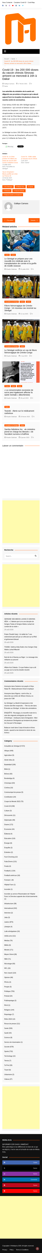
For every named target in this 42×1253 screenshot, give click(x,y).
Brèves (6, 774)
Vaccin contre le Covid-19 (13, 195)
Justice (6, 922)
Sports (6, 1051)
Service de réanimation (12, 1042)
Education (7, 838)
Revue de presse (10, 1023)
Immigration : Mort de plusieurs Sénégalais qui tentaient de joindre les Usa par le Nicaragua (20, 720)
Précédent (10, 220)
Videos (6, 1079)
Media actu (20, 186)
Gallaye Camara (9, 83)
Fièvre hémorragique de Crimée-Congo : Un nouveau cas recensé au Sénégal (20, 308)
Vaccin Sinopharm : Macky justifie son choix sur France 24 (10, 174)
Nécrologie (8, 963)
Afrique (6, 751)
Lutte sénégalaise (10, 931)
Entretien (7, 852)
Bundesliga (8, 778)
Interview (7, 913)
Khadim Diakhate (11, 269)
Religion (7, 1010)
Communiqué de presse (12, 792)
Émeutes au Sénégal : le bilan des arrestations (20, 708)
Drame (6, 824)
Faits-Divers (8, 861)
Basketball (8, 764)
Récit (6, 1005)
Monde (6, 950)
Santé (31, 186)
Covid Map (31, 2)
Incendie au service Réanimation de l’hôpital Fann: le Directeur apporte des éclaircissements (20, 895)
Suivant (33, 220)
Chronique (8, 783)
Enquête (7, 847)
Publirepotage (9, 1000)
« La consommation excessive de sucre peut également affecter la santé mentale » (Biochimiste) (18, 392)
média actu (8, 936)
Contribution (8, 797)
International (8, 908)
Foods (7, 386)
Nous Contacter (7, 2)
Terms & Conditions (22, 1250)
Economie (7, 829)
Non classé (8, 973)
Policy (12, 1250)
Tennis (6, 1060)
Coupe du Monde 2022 (12, 801)
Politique (7, 991)
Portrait (6, 996)
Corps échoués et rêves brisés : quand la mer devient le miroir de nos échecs (19, 730)
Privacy (4, 1250)
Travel (6, 1070)
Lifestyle (7, 927)
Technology (8, 1056)
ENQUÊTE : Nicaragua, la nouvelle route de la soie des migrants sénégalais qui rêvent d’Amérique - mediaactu (20, 715)
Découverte (8, 815)
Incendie (7, 889)
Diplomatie (8, 820)
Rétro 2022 (8, 1019)
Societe (7, 1047)
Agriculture (8, 755)
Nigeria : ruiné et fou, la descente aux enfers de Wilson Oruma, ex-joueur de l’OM (19, 696)
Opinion (7, 977)
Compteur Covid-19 (20, 2)
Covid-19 (7, 806)
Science (7, 1037)
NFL (5, 968)
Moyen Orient (9, 954)
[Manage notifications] (37, 1248)
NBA (6, 959)
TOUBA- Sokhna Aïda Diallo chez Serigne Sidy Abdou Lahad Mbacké (20, 648)
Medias (6, 940)
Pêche (6, 982)
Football (7, 871)
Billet (6, 769)
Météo (6, 945)
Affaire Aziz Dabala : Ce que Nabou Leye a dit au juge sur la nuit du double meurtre (20, 669)
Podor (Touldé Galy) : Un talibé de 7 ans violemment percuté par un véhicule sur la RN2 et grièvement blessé (20, 636)
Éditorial (7, 834)
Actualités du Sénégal (11, 301)
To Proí (6, 1065)
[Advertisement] (21, 521)
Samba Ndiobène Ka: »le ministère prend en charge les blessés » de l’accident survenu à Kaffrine (19, 431)
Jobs (6, 917)
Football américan (10, 875)
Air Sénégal (8, 186)
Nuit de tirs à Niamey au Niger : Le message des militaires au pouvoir (21, 658)
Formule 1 (7, 880)
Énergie (7, 843)
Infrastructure (8, 903)
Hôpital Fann (8, 884)
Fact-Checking (9, 857)
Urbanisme (8, 1074)
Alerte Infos (8, 760)
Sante (6, 86)
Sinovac (7, 190)
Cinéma (7, 788)
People (6, 987)
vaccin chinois (19, 190)
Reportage (8, 1014)
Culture (6, 811)
